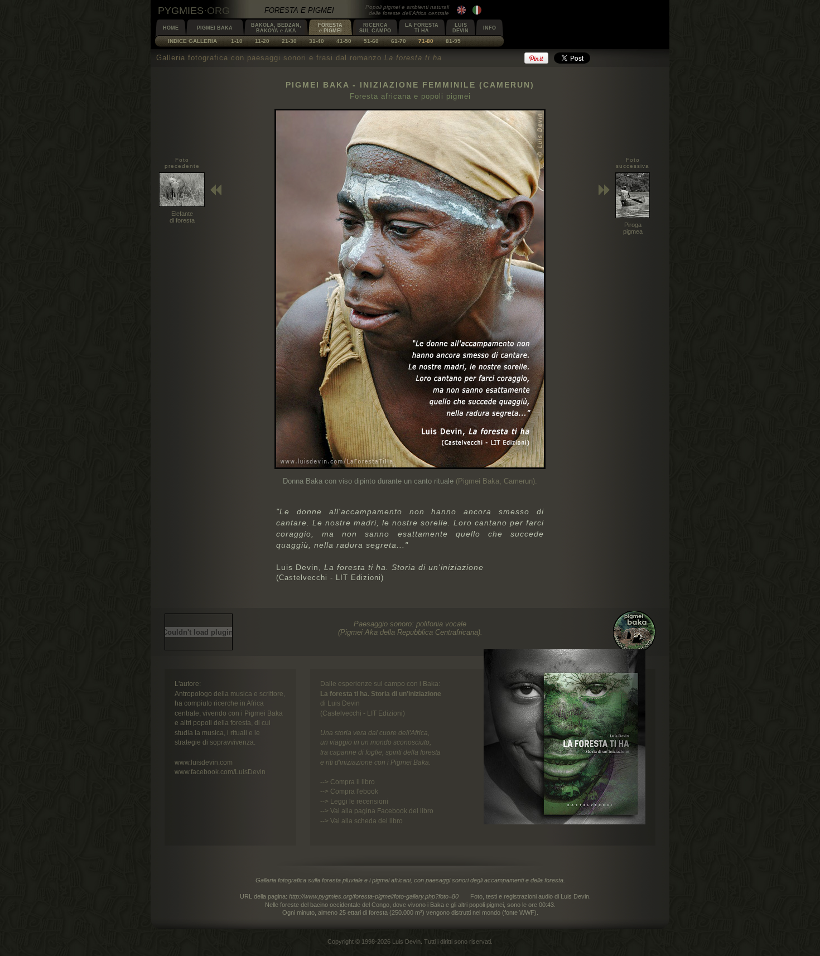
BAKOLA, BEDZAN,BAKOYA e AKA (276, 27)
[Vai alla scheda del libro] (564, 821)
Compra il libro (352, 781)
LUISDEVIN (460, 27)
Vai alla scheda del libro (366, 820)
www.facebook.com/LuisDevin (220, 771)
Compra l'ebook (354, 791)
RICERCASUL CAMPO (375, 27)
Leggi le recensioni (359, 801)
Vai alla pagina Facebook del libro (381, 810)
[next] (410, 466)
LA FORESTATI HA (421, 27)
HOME (171, 28)
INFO (489, 28)
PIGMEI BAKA (215, 28)
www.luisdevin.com (204, 762)
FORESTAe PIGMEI (330, 27)
